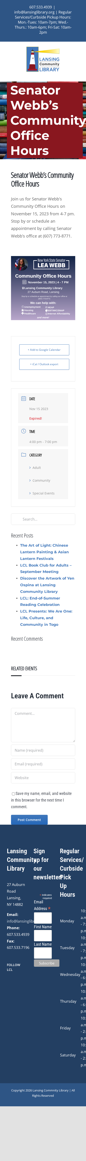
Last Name (43, 944)
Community (41, 480)
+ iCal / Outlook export (44, 364)
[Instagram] (14, 982)
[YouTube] (20, 982)
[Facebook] (8, 982)
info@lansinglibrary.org (27, 921)
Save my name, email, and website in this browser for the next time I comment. (41, 800)
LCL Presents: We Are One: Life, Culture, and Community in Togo (46, 618)
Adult (37, 467)
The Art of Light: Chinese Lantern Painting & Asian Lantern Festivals (44, 552)
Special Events (44, 493)
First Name (43, 926)
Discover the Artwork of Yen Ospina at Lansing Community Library (47, 585)
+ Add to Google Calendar (44, 350)
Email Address (42, 905)
